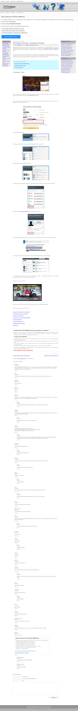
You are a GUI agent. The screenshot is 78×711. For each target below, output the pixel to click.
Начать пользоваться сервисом (11, 36)
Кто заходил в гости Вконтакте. (66, 48)
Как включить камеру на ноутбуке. (67, 54)
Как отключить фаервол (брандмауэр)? (51, 355)
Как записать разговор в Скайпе (20, 65)
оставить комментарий (21, 358)
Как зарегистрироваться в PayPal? (19, 323)
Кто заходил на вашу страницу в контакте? (20, 313)
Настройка (7, 12)
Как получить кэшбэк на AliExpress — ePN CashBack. (6, 47)
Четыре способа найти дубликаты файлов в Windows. (6, 53)
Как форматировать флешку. (66, 52)
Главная (2, 1)
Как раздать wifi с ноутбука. (66, 45)
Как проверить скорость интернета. (67, 49)
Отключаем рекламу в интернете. (67, 66)
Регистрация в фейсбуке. (17, 319)
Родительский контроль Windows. (67, 61)
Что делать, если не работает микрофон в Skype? (21, 317)
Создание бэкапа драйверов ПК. (66, 63)
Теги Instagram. (15, 325)
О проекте (7, 1)
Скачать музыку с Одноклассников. (67, 51)
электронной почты (32, 95)
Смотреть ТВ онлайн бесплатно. (67, 44)
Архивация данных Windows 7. (6, 57)
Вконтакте (46, 48)
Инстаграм (50, 48)
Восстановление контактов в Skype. (67, 62)
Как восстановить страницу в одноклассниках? (22, 355)
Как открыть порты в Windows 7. (6, 51)
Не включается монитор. (65, 72)
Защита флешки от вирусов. (66, 59)
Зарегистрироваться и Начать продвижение (23, 350)
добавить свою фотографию (25, 211)
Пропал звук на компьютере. (66, 68)
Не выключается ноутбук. (65, 69)
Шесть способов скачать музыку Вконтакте (22, 63)
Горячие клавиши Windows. (66, 55)
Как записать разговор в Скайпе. (66, 65)
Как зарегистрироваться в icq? (18, 321)
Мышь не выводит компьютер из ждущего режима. (6, 64)
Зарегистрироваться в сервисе (22, 652)
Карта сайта (13, 1)
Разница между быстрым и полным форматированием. (6, 44)
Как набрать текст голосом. (66, 70)
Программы (12, 12)
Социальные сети (19, 12)
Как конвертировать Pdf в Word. (66, 47)
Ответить (16, 370)
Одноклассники (55, 48)
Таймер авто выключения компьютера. (68, 42)
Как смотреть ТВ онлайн (19, 67)
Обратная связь (20, 1)
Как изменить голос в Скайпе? (18, 315)
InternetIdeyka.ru (34, 706)
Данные (2, 12)
